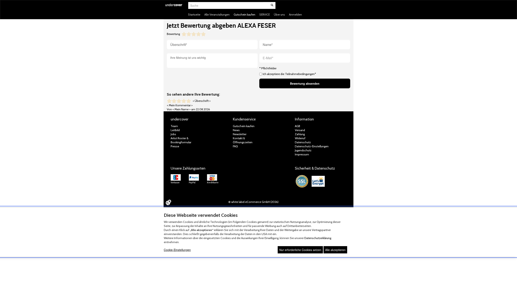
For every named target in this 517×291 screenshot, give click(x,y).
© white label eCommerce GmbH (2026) (253, 202)
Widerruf (300, 138)
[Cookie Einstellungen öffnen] (168, 202)
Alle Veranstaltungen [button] (217, 14)
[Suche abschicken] (272, 5)
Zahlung (300, 134)
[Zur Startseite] (174, 7)
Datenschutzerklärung (317, 238)
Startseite (194, 14)
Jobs (173, 134)
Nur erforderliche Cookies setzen (300, 250)
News (236, 130)
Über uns (279, 14)
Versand (300, 130)
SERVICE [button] (264, 14)
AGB (297, 126)
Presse (175, 146)
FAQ (235, 146)
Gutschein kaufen (244, 14)
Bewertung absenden (304, 83)
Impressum (302, 154)
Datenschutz (303, 142)
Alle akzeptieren (335, 250)
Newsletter (239, 134)
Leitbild (175, 130)
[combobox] (225, 5)
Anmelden (295, 14)
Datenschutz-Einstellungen (312, 146)
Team (174, 126)
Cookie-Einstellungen (177, 249)
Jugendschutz (303, 150)
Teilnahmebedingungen (300, 74)
